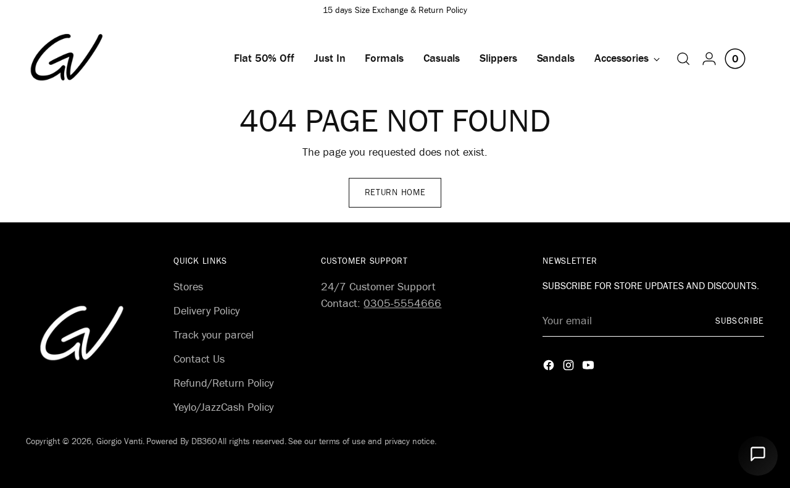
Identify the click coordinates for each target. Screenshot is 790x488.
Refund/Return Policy (223, 383)
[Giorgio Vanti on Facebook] (550, 367)
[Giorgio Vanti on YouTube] (589, 367)
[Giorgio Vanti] (67, 57)
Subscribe (739, 321)
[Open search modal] (683, 58)
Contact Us (199, 359)
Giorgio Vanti (119, 441)
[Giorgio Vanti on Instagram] (569, 367)
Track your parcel (213, 335)
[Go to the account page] (709, 58)
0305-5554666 (402, 303)
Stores (188, 286)
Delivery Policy (206, 311)
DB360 (204, 441)
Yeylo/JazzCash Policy (223, 407)
